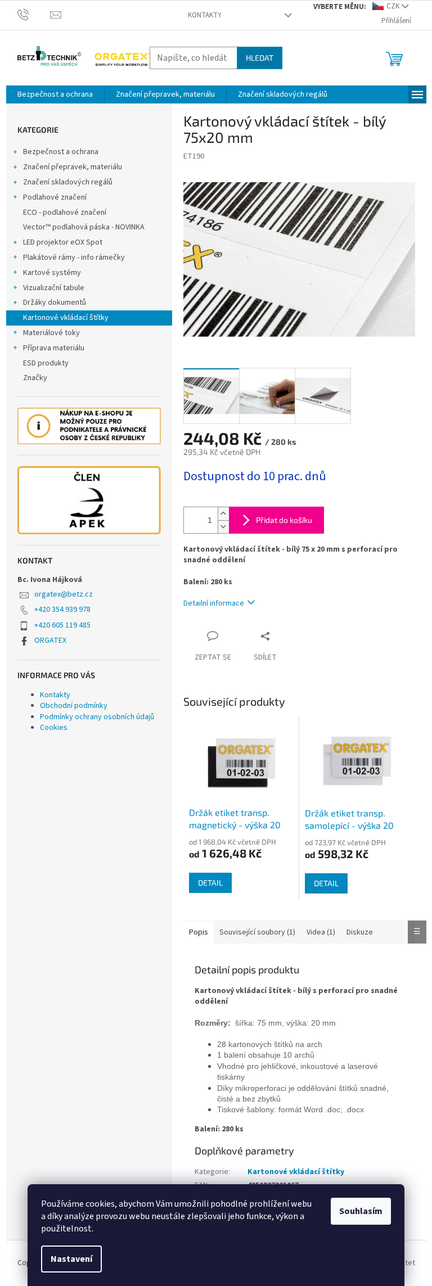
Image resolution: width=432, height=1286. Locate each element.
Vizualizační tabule (53, 288)
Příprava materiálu (53, 348)
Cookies (54, 727)
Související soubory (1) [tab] (257, 932)
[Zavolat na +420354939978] (34, 15)
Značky (35, 377)
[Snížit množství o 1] (223, 526)
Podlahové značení (55, 197)
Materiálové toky (51, 333)
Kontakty (205, 15)
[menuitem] (55, 94)
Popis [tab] (198, 932)
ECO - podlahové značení (64, 212)
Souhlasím (360, 1211)
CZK (392, 6)
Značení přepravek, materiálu (72, 167)
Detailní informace (213, 603)
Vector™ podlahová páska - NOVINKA (84, 227)
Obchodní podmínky (73, 705)
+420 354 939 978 (62, 609)
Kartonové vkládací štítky (66, 317)
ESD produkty (46, 363)
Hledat (259, 57)
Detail (210, 882)
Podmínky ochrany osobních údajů (97, 717)
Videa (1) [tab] (321, 932)
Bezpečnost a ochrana (60, 151)
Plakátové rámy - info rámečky (74, 257)
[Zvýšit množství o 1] (223, 513)
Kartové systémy (52, 272)
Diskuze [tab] (359, 932)
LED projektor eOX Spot (62, 242)
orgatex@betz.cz (63, 594)
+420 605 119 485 (62, 625)
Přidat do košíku (284, 520)
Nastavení (71, 1259)
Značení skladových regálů (67, 182)
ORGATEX (50, 640)
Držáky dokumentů (54, 302)
